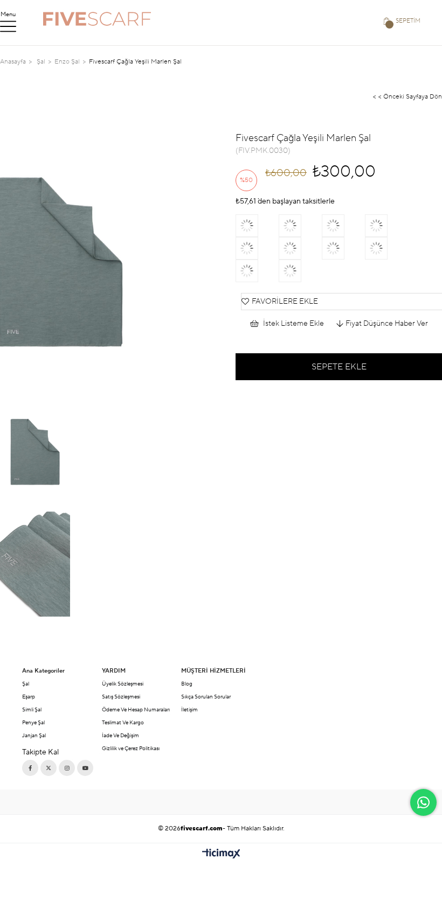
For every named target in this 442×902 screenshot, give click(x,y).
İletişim (189, 709)
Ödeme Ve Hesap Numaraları (136, 709)
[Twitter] (48, 768)
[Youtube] (85, 768)
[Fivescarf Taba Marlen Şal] (300, 248)
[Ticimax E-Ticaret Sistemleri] (221, 854)
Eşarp (28, 696)
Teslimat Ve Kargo (123, 722)
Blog (186, 683)
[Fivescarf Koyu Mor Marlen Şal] (257, 271)
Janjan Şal (34, 735)
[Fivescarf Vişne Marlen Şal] (343, 248)
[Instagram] (67, 768)
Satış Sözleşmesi (121, 696)
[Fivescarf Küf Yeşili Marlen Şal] (386, 248)
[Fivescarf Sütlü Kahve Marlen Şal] (300, 225)
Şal (25, 683)
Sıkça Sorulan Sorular (206, 696)
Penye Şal (33, 722)
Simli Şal (32, 709)
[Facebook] (30, 768)
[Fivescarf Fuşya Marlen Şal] (257, 225)
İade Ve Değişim (120, 735)
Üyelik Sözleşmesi (122, 683)
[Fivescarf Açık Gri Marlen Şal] (386, 225)
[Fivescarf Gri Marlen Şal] (343, 225)
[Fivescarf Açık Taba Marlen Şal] (300, 271)
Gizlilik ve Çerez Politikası (131, 748)
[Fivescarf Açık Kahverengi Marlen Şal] (257, 248)
